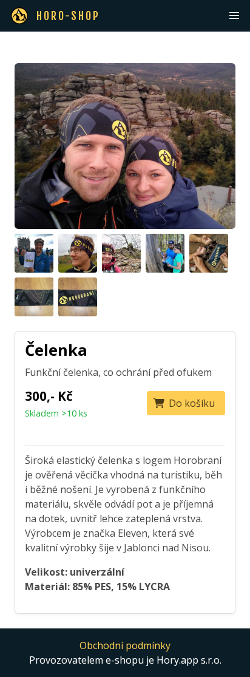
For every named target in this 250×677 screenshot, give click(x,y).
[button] (234, 16)
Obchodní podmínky (125, 645)
